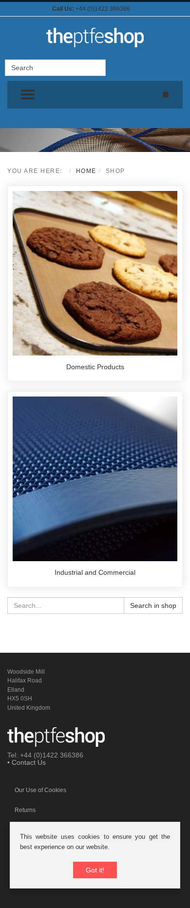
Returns (25, 810)
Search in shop (153, 605)
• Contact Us (26, 762)
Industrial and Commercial (95, 572)
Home (86, 171)
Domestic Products (95, 367)
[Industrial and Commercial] (95, 478)
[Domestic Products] (95, 272)
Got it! (95, 870)
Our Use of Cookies (40, 790)
